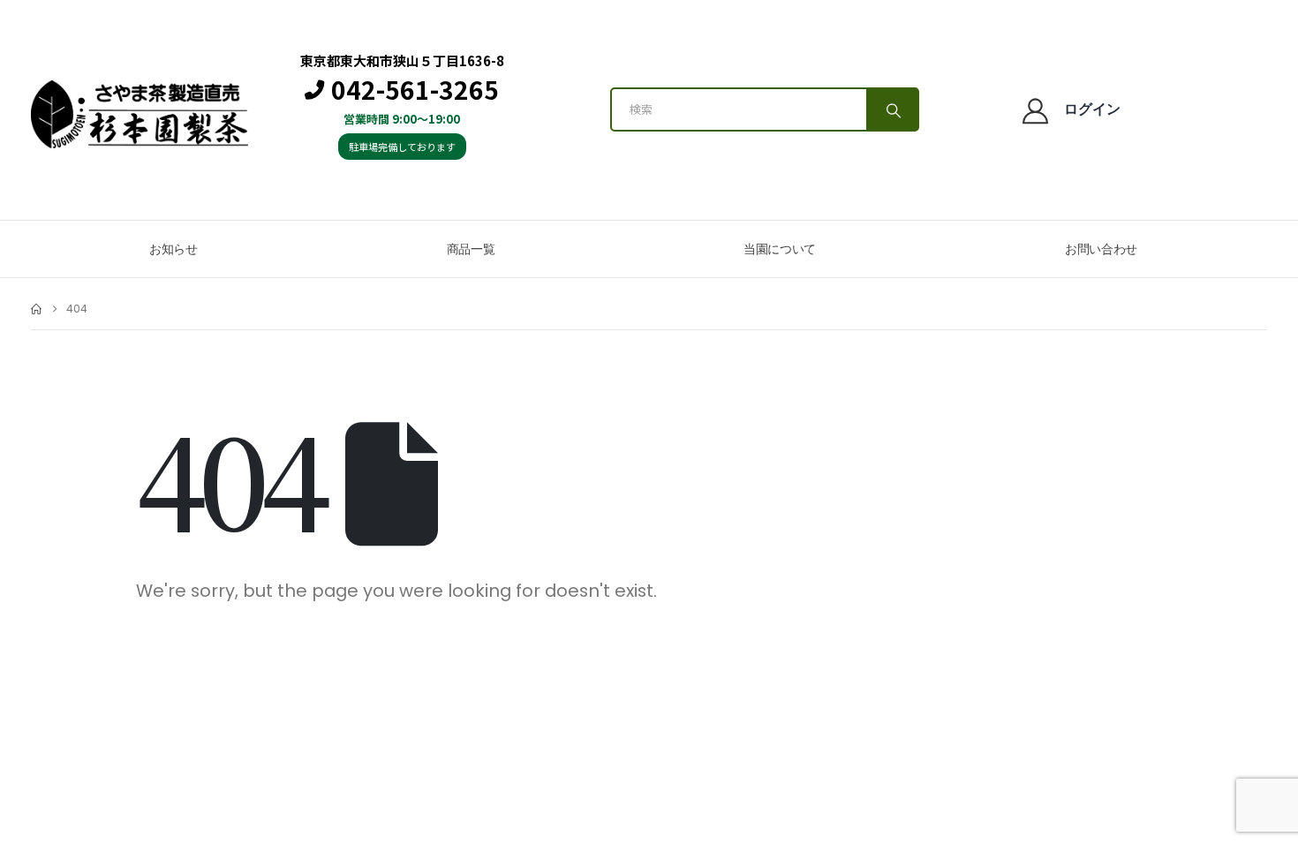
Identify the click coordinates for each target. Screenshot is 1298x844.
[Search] (891, 109)
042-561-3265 (415, 90)
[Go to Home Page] (36, 309)
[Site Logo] (139, 114)
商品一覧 (471, 249)
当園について (779, 249)
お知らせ (173, 249)
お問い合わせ (1101, 249)
